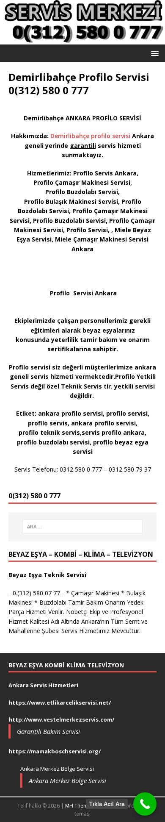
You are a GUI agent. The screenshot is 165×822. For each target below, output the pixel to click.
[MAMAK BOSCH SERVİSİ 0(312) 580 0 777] (82, 39)
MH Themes (79, 805)
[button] (153, 53)
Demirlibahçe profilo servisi (91, 136)
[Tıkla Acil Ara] (145, 804)
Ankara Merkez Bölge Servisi (67, 780)
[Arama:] (82, 526)
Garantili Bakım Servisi (48, 731)
